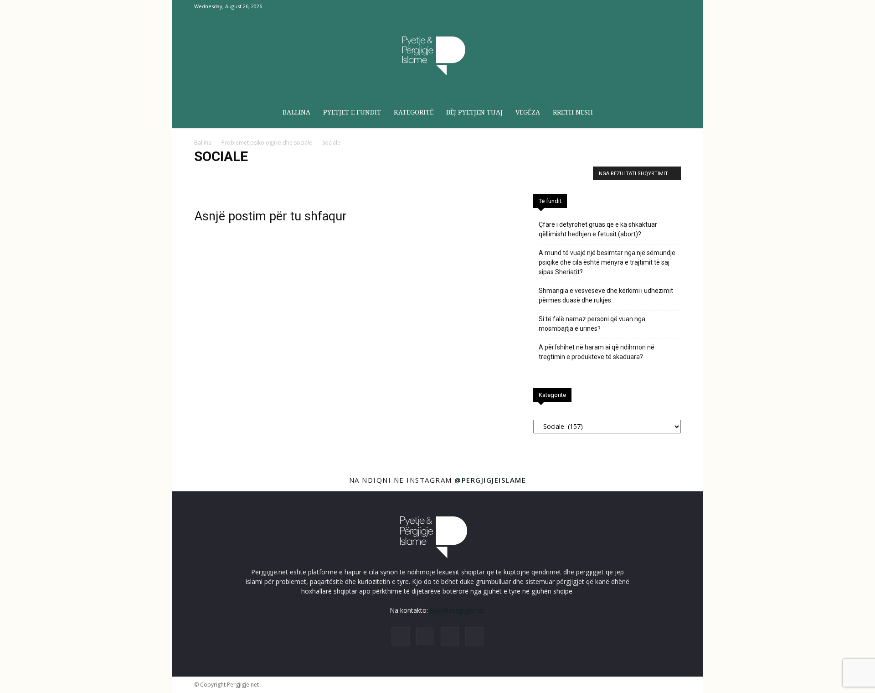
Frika (279, 175)
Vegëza (527, 112)
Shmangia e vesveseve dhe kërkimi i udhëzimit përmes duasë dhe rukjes (606, 295)
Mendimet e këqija (388, 175)
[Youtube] (674, 6)
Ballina (296, 112)
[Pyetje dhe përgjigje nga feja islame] (437, 54)
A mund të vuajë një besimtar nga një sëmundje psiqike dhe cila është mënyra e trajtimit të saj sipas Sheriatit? (607, 262)
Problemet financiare (476, 175)
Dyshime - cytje (217, 175)
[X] (659, 6)
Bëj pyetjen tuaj (474, 112)
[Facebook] (629, 6)
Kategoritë (413, 112)
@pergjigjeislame (490, 480)
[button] (670, 113)
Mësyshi (431, 175)
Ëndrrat (254, 175)
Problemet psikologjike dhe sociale (266, 142)
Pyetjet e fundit (352, 112)
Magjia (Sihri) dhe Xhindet (325, 175)
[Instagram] (644, 6)
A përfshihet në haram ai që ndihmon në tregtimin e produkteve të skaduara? (596, 352)
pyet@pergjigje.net (457, 610)
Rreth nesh (573, 112)
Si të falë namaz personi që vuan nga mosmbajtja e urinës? (592, 323)
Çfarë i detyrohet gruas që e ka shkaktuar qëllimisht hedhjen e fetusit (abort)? (598, 229)
